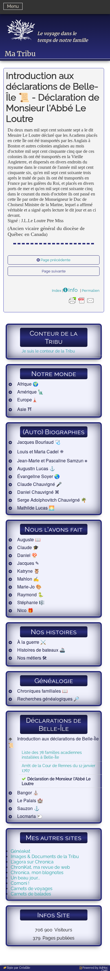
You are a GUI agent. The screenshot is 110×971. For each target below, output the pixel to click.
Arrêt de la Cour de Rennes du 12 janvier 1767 (58, 768)
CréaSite (24, 967)
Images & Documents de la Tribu (45, 856)
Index (56, 290)
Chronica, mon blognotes (37, 872)
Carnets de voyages (31, 888)
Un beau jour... (25, 878)
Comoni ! (20, 883)
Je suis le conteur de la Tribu (48, 351)
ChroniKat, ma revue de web (40, 867)
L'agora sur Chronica (32, 862)
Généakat (20, 851)
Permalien (91, 290)
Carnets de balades (31, 894)
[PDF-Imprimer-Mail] (81, 305)
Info (73, 290)
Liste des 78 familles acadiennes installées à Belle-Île (52, 754)
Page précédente (56, 260)
